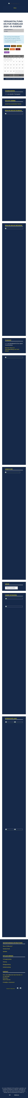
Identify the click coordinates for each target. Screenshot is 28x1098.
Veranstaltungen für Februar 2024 (13, 24)
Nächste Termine (10, 100)
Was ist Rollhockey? (7, 946)
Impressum (8, 988)
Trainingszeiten (10, 90)
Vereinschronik (6, 948)
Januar (7, 75)
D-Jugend (12, 49)
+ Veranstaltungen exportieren (14, 78)
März (20, 75)
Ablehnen (16, 1095)
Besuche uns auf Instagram (13, 225)
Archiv (7, 584)
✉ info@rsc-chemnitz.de (8, 982)
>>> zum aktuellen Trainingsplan (12, 94)
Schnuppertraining (7, 959)
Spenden (5, 951)
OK (10, 1095)
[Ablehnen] (26, 1092)
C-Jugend (6, 49)
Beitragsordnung (7, 964)
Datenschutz (13, 988)
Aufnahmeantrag (7, 967)
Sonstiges (6, 52)
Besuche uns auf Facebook (13, 110)
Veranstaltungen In (8, 29)
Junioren (18, 49)
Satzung (5, 961)
